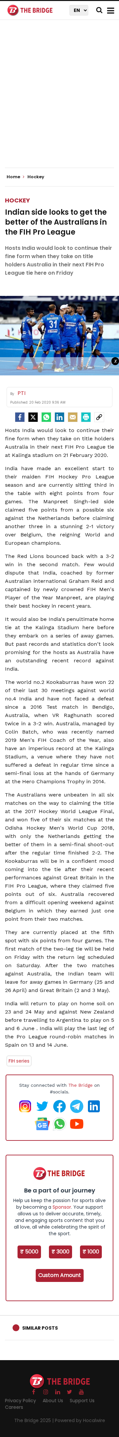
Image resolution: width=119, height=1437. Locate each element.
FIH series (19, 1061)
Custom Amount (59, 1275)
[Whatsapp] (46, 417)
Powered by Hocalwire (80, 1420)
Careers (14, 1407)
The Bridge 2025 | (34, 1420)
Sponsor (62, 1207)
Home (14, 177)
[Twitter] (33, 417)
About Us (53, 1400)
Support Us (82, 1400)
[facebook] (20, 417)
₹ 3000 (60, 1251)
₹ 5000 (29, 1251)
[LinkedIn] (59, 417)
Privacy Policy (20, 1400)
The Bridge (80, 1085)
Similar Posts (40, 1328)
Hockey (17, 200)
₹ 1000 (91, 1251)
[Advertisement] (59, 99)
